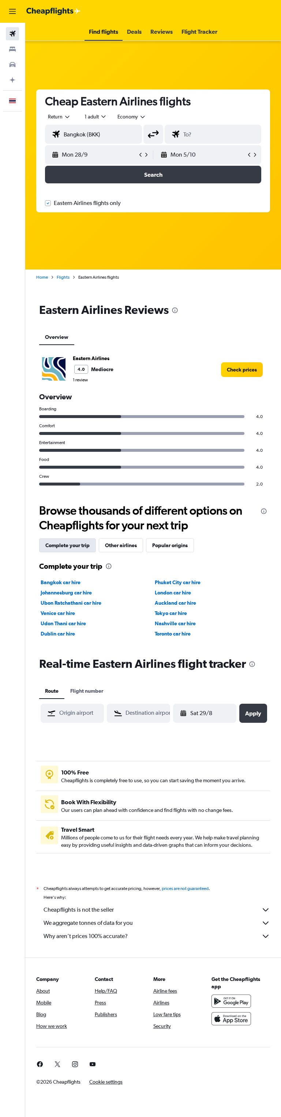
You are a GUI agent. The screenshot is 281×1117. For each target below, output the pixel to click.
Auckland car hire (175, 603)
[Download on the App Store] (231, 1018)
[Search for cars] (12, 64)
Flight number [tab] (86, 691)
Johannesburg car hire (66, 593)
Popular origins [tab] (170, 545)
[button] (12, 11)
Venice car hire (58, 613)
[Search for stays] (12, 49)
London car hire (173, 593)
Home (42, 277)
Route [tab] (52, 691)
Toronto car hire (173, 634)
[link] (242, 369)
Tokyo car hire (171, 613)
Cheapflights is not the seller (79, 909)
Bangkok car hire (60, 582)
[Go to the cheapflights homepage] (53, 11)
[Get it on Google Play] (231, 1001)
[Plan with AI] (12, 80)
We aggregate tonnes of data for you (88, 922)
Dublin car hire (58, 634)
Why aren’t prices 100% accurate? (86, 936)
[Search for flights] (12, 33)
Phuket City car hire (178, 582)
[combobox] (131, 116)
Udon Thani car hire (63, 623)
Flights (63, 277)
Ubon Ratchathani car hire (71, 603)
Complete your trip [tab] (67, 545)
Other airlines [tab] (121, 545)
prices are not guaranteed (185, 888)
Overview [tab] (56, 337)
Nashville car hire (175, 623)
